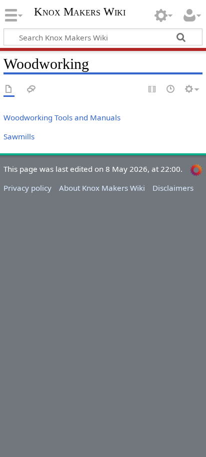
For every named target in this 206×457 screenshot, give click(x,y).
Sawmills (19, 136)
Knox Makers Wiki (80, 12)
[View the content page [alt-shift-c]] (9, 89)
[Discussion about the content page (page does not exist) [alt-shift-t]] (31, 89)
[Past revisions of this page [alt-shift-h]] (171, 89)
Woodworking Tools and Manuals (62, 117)
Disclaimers (173, 188)
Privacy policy (28, 188)
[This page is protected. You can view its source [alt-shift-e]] (152, 89)
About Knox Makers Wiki (102, 188)
